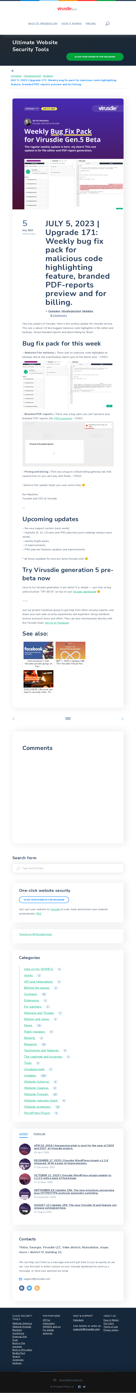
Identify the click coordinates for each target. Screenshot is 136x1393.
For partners (36, 1007)
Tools (31, 1063)
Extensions (35, 1000)
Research (34, 1044)
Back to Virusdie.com (42, 23)
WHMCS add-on (52, 1326)
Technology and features (45, 1050)
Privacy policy (110, 1330)
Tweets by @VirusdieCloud (35, 934)
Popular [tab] (39, 1134)
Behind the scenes (40, 988)
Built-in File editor (22, 1349)
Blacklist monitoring (18, 1331)
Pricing (91, 23)
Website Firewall (40, 1094)
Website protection (41, 1107)
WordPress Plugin (40, 1113)
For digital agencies (48, 1331)
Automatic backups (18, 1361)
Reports (33, 1038)
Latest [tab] (23, 1134)
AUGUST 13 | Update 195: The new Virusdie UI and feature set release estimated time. (75, 1206)
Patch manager (38, 1032)
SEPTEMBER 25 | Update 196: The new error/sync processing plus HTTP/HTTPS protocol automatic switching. (74, 1191)
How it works (71, 23)
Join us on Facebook (57, 623)
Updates (48, 76)
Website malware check (44, 1101)
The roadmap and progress (46, 1057)
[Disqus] (68, 796)
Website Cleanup (39, 1088)
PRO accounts (62, 418)
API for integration (49, 1322)
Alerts (32, 975)
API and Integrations (42, 982)
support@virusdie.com (86, 1329)
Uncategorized (32, 76)
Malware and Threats (42, 1013)
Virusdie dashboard (84, 592)
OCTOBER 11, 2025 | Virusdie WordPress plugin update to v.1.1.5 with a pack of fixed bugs (72, 1177)
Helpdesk (78, 1320)
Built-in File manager (18, 1345)
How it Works (111, 1320)
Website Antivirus (40, 1082)
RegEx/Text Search (18, 1355)
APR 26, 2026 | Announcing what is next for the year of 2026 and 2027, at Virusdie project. (74, 1147)
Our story (108, 1323)
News (32, 1025)
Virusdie (55, 909)
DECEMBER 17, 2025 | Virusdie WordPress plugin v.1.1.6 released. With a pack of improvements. (71, 1162)
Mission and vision (40, 1019)
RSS (38, 913)
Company (16, 76)
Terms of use (110, 1326)
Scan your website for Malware (95, 56)
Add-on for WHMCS (42, 969)
